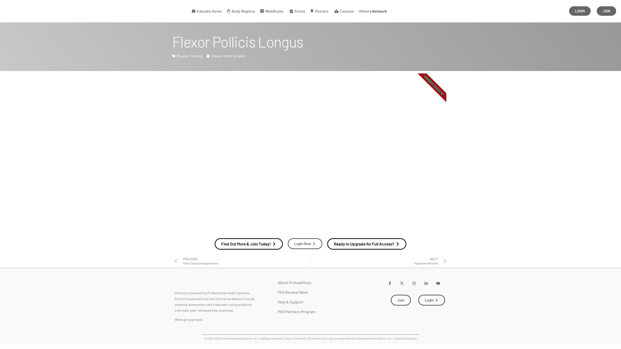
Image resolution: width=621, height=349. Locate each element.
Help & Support (290, 302)
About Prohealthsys (294, 282)
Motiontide (410, 338)
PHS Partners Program (296, 311)
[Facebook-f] (389, 283)
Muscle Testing (189, 56)
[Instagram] (414, 283)
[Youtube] (438, 283)
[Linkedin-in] (426, 283)
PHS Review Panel (293, 292)
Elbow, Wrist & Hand (228, 56)
